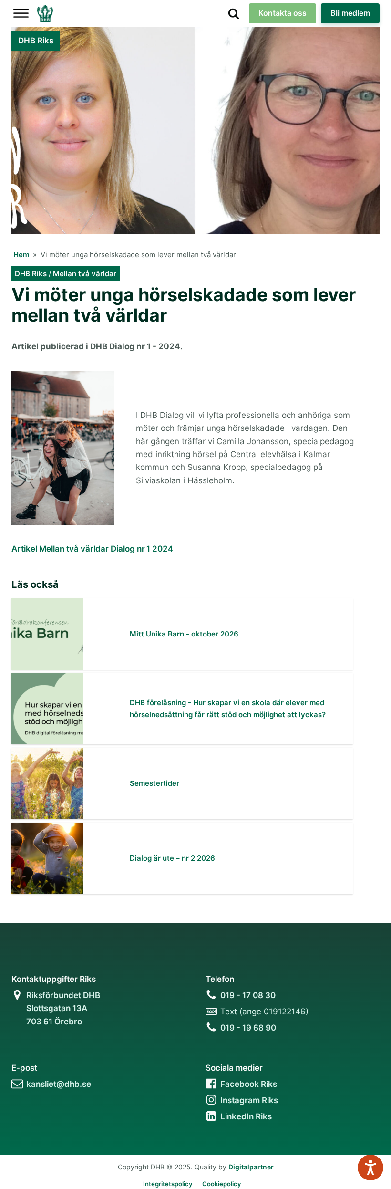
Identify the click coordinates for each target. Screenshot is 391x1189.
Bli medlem (350, 13)
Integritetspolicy (167, 1184)
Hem (21, 254)
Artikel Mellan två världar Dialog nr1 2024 (92, 548)
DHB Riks (31, 273)
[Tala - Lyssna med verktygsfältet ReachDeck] (370, 1167)
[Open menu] (21, 13)
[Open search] (233, 13)
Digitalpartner (251, 1167)
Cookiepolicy (221, 1184)
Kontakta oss (282, 13)
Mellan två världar (84, 273)
